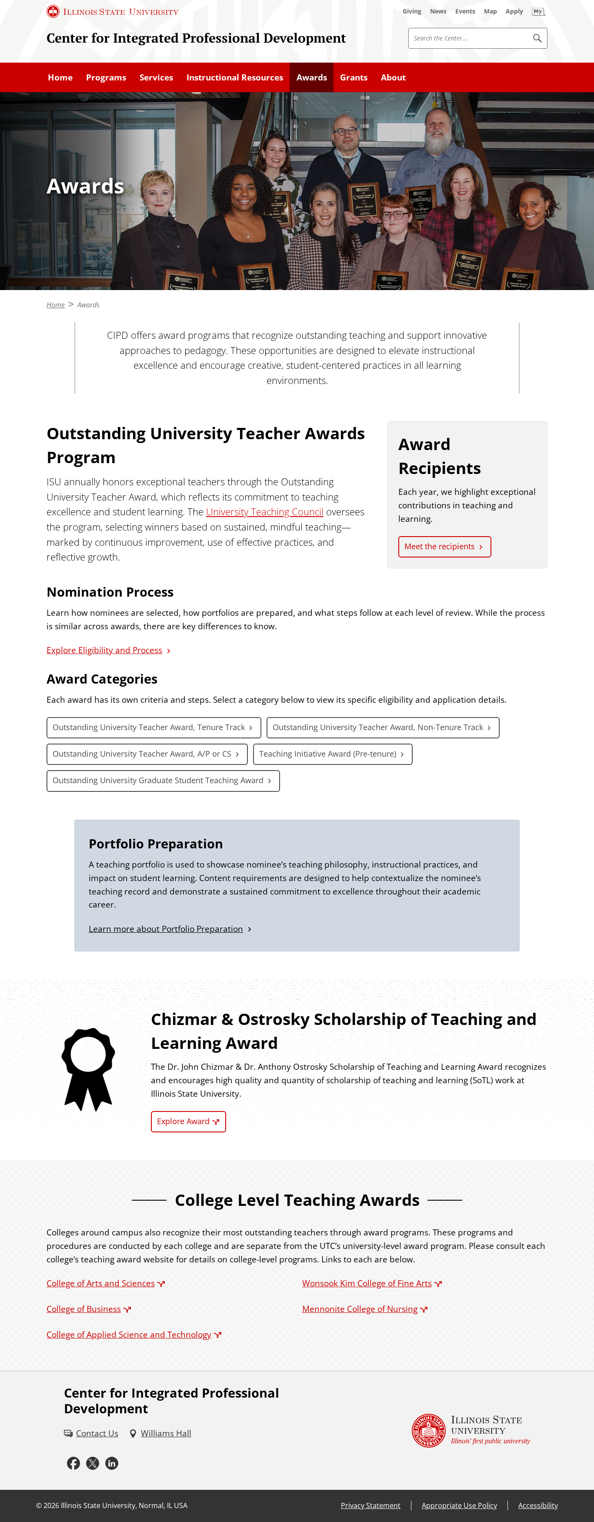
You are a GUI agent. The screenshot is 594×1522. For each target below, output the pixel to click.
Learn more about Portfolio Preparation (166, 929)
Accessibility (538, 1505)
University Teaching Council (265, 511)
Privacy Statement (370, 1505)
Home (60, 77)
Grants (353, 77)
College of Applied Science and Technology (129, 1334)
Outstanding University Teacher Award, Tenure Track (149, 727)
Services (156, 77)
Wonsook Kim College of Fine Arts (367, 1283)
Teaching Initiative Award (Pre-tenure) (327, 753)
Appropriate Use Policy (459, 1505)
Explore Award (183, 1121)
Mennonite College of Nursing (359, 1309)
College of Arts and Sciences (101, 1283)
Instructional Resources (235, 77)
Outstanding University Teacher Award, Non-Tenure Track (378, 727)
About (393, 77)
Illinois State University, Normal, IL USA (124, 1505)
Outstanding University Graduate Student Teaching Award (158, 780)
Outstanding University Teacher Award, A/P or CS (142, 753)
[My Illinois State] (538, 11)
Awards (312, 77)
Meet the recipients (439, 546)
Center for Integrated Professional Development (196, 38)
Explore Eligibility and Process (104, 650)
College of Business (84, 1309)
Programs (106, 77)
